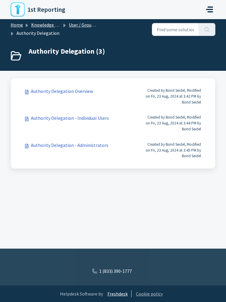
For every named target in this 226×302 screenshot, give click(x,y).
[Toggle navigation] (209, 9)
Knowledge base (47, 25)
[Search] (207, 29)
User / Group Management (95, 25)
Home (17, 25)
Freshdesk (117, 294)
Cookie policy (149, 294)
